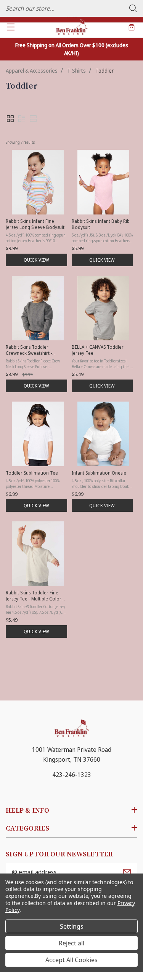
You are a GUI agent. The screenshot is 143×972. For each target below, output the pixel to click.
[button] (10, 118)
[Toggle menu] (10, 26)
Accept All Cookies (71, 960)
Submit (127, 872)
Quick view (36, 260)
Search (133, 8)
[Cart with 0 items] (131, 27)
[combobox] (71, 8)
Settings (72, 926)
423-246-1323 (71, 774)
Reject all (71, 943)
